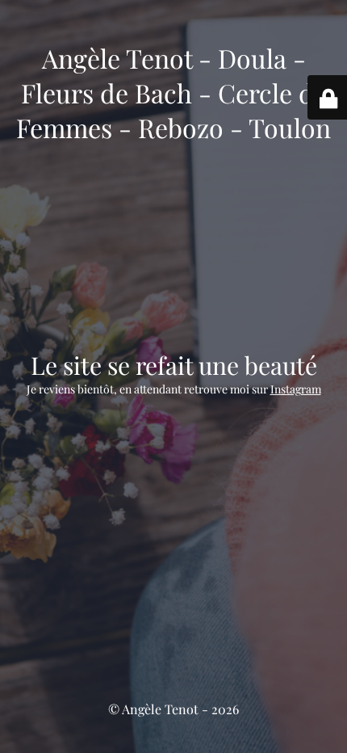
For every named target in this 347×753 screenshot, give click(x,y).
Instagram (295, 389)
